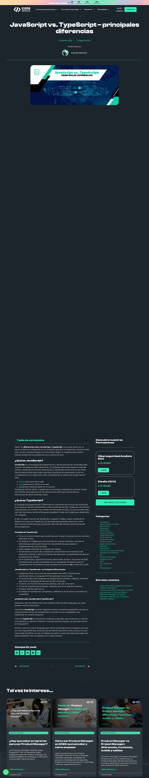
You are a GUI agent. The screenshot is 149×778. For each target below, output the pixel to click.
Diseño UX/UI (106, 542)
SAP (102, 561)
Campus (119, 11)
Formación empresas (70, 9)
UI (101, 566)
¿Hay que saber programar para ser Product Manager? (116, 587)
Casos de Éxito (106, 533)
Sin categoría (106, 563)
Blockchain (105, 526)
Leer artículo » (17, 769)
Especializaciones (108, 544)
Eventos (103, 546)
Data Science (106, 537)
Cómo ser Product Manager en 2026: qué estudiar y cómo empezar (116, 591)
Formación (105, 548)
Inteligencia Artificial (109, 553)
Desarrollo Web (107, 539)
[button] (86, 440)
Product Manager (108, 557)
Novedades (102, 9)
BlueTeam (104, 529)
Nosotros (88, 9)
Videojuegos (105, 568)
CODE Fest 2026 (58, 3)
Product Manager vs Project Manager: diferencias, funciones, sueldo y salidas (114, 596)
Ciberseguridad (107, 535)
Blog (119, 8)
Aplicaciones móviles (109, 524)
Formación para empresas (112, 550)
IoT (101, 555)
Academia (104, 522)
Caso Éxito (104, 531)
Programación (83, 40)
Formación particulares (45, 9)
